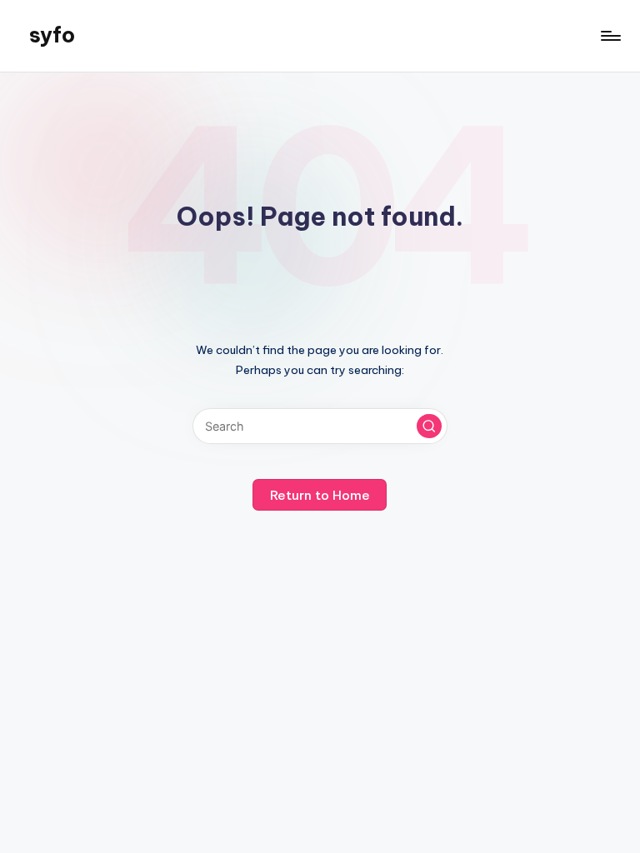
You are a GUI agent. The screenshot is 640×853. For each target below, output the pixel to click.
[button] (429, 426)
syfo (52, 35)
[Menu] (609, 36)
